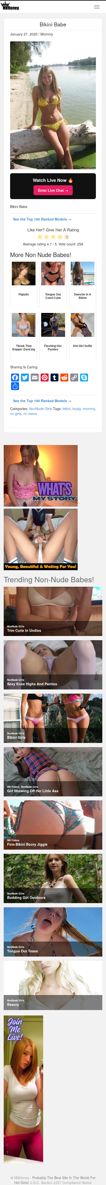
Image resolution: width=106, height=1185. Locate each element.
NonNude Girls (40, 408)
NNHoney (21, 1177)
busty (76, 408)
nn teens (30, 413)
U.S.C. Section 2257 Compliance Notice (61, 1182)
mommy (89, 408)
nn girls (15, 413)
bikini (67, 408)
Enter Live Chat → (53, 190)
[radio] (40, 237)
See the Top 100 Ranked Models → (42, 219)
